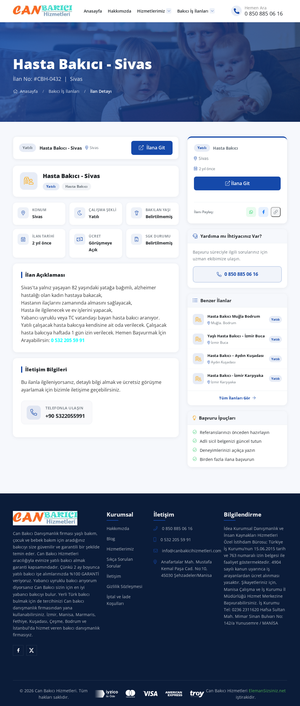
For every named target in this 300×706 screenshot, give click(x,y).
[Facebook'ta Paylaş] (263, 212)
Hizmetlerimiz (151, 11)
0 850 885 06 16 (241, 274)
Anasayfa (93, 11)
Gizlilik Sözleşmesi (124, 586)
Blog (111, 538)
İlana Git (155, 147)
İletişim (114, 576)
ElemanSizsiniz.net (267, 690)
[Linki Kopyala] (276, 212)
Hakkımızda (119, 11)
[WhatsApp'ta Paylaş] (251, 212)
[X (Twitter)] (31, 650)
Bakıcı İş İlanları (192, 11)
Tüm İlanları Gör (234, 398)
